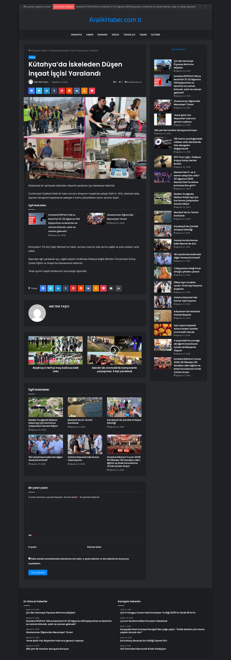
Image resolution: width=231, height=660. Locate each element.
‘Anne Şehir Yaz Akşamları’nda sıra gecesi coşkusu (184, 118)
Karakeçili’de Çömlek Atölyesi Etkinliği (124, 421)
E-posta (33, 547)
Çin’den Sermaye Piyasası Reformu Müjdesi (184, 64)
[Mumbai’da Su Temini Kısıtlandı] (85, 407)
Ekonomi (102, 34)
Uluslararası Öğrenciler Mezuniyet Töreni (187, 103)
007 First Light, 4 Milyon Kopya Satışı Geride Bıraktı (187, 160)
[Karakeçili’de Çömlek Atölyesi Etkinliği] (124, 407)
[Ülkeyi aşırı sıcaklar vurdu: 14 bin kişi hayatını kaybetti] (162, 287)
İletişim (155, 34)
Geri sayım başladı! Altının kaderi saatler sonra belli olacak (186, 329)
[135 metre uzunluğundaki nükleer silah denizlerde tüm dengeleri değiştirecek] (162, 143)
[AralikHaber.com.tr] (115, 20)
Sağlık (115, 34)
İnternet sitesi (94, 547)
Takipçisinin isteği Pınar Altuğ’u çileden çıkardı (187, 270)
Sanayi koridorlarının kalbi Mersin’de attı (186, 242)
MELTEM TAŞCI (41, 82)
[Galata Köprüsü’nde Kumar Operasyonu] (85, 444)
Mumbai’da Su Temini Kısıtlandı (80, 421)
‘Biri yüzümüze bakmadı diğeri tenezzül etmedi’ (45, 459)
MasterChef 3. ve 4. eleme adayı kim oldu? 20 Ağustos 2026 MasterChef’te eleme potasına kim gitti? (186, 179)
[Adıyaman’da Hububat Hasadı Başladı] (162, 316)
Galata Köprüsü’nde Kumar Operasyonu (83, 459)
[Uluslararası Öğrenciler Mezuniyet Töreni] (96, 219)
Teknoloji (129, 34)
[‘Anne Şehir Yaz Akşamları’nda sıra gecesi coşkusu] (162, 119)
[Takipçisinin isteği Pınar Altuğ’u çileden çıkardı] (162, 273)
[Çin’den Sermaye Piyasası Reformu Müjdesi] (162, 65)
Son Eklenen (178, 49)
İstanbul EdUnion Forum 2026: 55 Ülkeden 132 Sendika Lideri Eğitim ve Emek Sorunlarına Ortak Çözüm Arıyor (124, 462)
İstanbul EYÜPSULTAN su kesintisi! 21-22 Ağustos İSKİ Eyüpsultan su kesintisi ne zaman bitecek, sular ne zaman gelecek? (136, 6)
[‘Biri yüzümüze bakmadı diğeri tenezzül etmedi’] (45, 444)
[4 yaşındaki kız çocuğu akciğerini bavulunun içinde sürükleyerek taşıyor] (162, 345)
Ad (30, 535)
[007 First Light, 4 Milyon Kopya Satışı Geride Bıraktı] (162, 161)
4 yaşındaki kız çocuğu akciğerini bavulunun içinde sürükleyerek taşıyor (187, 345)
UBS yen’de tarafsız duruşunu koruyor (175, 130)
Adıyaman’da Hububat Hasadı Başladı (187, 313)
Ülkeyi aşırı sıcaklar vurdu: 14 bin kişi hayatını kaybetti (188, 286)
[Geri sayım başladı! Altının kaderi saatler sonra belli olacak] (162, 330)
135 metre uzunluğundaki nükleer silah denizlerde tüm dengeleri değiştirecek (188, 143)
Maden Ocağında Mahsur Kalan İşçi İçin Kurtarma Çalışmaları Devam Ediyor (43, 423)
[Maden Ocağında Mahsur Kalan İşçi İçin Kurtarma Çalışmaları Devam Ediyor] (45, 407)
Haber (89, 34)
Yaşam (143, 34)
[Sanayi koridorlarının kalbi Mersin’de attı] (162, 245)
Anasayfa (76, 34)
